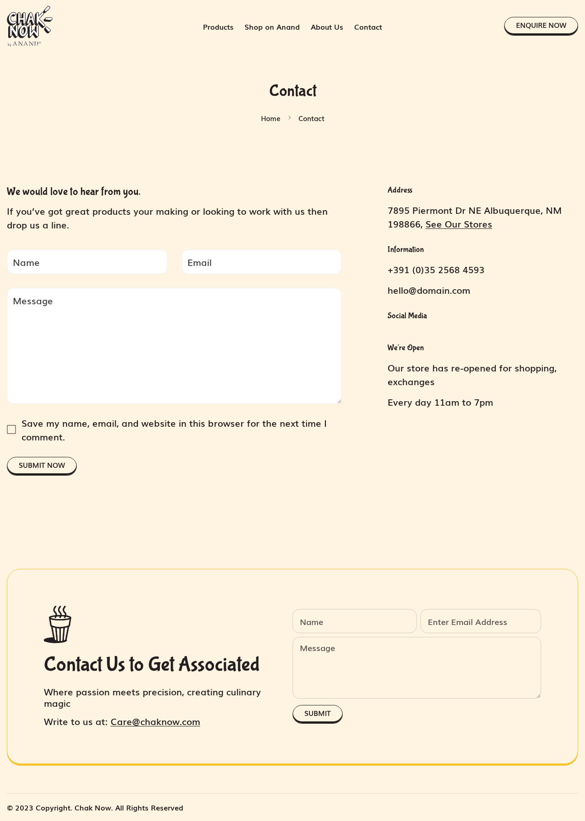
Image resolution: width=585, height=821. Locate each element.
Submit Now (42, 465)
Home (271, 118)
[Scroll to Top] (567, 771)
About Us (327, 26)
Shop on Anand (272, 26)
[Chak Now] (30, 26)
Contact (368, 26)
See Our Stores (458, 223)
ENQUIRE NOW (541, 25)
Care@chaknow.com (155, 721)
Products (218, 26)
